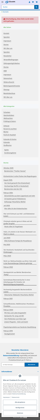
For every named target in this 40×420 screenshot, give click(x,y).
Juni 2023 (7, 238)
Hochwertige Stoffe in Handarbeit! (16, 186)
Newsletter (7, 56)
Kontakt (6, 33)
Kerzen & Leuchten (10, 129)
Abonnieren (31, 364)
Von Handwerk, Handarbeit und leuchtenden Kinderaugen (19, 251)
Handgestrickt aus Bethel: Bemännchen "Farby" (17, 273)
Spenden (7, 37)
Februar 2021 (8, 298)
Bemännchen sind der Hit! (13, 189)
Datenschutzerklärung (19, 394)
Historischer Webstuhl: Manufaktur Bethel (19, 295)
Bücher (6, 132)
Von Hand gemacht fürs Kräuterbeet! (17, 183)
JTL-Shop (23, 417)
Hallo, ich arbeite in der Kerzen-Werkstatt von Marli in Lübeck (20, 233)
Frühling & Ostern (10, 121)
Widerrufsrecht (9, 82)
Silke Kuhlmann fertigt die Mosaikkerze (18, 241)
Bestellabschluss (9, 93)
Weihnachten (8, 118)
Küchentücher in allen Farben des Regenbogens (20, 176)
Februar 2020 (8, 310)
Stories (6, 44)
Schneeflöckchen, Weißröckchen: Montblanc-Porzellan (19, 305)
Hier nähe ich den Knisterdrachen (15, 208)
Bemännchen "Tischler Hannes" (15, 171)
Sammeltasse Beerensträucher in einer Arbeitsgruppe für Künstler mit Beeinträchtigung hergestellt (17, 282)
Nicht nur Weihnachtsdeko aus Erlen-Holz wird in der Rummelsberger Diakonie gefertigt (20, 262)
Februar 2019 (8, 331)
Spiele (6, 150)
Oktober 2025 (8, 168)
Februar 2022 (8, 267)
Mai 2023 (7, 244)
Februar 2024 (8, 193)
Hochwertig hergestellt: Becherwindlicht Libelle (18, 291)
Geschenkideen (9, 115)
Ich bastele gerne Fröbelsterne (15, 199)
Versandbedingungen (11, 59)
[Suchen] (36, 7)
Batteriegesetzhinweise (12, 86)
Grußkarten (8, 145)
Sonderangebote (10, 153)
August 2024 (8, 180)
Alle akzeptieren (20, 402)
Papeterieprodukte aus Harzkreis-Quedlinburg (20, 327)
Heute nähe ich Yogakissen (13, 226)
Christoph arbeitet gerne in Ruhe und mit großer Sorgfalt (18, 222)
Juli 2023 (7, 205)
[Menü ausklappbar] (2, 1)
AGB (5, 71)
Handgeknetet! (9, 334)
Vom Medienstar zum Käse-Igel (15, 319)
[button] (29, 2)
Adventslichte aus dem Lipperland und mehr (19, 196)
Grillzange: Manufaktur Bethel (14, 202)
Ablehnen (20, 413)
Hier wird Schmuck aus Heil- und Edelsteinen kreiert (19, 215)
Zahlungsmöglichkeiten (12, 63)
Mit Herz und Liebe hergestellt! (15, 313)
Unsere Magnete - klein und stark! (16, 322)
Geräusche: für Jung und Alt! (14, 316)
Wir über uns (8, 48)
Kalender (7, 142)
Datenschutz (15, 397)
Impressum (6, 397)
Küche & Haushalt (10, 135)
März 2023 (7, 256)
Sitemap (6, 90)
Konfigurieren (20, 407)
